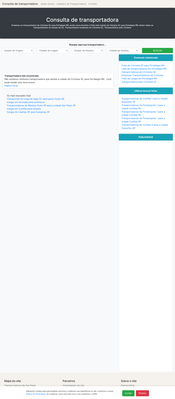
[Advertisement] (58, 63)
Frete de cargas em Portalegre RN (139, 78)
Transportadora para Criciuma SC (139, 81)
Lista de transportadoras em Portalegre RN (144, 68)
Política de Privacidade (36, 394)
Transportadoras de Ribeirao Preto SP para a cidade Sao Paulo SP (41, 105)
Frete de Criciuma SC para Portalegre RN (143, 65)
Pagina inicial (11, 85)
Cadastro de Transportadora (71, 3)
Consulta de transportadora (20, 3)
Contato (92, 3)
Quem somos (47, 3)
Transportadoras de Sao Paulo (20, 385)
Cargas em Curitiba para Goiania (24, 108)
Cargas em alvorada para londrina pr (26, 102)
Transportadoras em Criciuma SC (139, 72)
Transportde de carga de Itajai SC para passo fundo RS (35, 98)
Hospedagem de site (73, 385)
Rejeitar (142, 393)
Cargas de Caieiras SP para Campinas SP (28, 112)
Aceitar (128, 393)
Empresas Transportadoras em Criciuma (142, 75)
